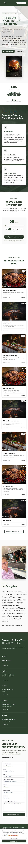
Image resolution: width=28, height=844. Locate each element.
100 (17, 229)
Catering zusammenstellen (13, 237)
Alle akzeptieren (14, 841)
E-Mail (4, 769)
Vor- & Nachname (7, 763)
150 (21, 229)
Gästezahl (5, 796)
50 (9, 229)
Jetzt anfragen (21, 2)
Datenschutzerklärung (13, 835)
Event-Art (5, 784)
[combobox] (14, 787)
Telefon (4, 774)
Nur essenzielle (14, 838)
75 (13, 229)
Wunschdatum (6, 790)
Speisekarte (20, 51)
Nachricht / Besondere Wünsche (10, 801)
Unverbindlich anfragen (13, 814)
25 (6, 229)
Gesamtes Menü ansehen (13, 531)
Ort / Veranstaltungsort (8, 779)
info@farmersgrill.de (8, 757)
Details (4, 665)
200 (14, 232)
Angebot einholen (8, 51)
